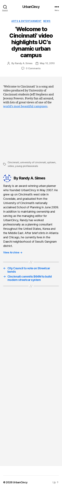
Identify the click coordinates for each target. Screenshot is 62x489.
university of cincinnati (33, 162)
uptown (51, 162)
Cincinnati (13, 162)
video (11, 165)
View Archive (12, 252)
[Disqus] (31, 337)
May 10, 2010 (47, 63)
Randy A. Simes (23, 63)
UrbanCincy (30, 6)
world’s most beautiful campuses (25, 106)
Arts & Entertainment (26, 21)
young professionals (26, 165)
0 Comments (33, 68)
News (47, 21)
